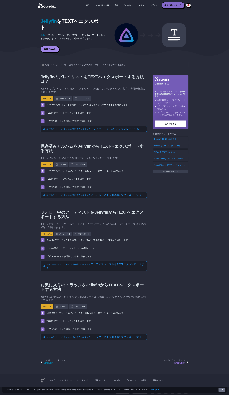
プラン (141, 5)
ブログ (52, 380)
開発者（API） (158, 380)
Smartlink (128, 5)
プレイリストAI (102, 5)
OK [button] (222, 390)
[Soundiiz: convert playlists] (43, 380)
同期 (116, 5)
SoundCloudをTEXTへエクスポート (169, 165)
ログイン (153, 5)
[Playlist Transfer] (47, 5)
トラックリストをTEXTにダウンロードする (116, 337)
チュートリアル (66, 380)
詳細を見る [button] (155, 389)
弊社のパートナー (102, 380)
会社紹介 (117, 380)
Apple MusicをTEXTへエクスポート (169, 159)
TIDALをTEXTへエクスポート (167, 152)
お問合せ (144, 380)
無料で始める (50, 49)
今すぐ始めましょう (173, 5)
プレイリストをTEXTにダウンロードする (115, 128)
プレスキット (131, 380)
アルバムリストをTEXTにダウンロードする (116, 194)
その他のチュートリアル (170, 171)
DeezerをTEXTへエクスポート (167, 146)
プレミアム (47, 98)
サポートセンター (83, 380)
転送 (88, 5)
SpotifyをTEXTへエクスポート (167, 139)
